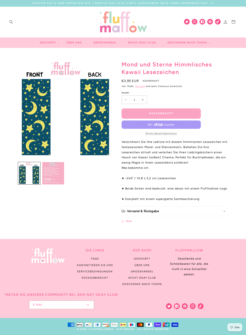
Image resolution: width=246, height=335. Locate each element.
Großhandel (142, 271)
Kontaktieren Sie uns (95, 265)
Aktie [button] (129, 221)
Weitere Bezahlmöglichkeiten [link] (161, 133)
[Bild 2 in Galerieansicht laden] (53, 173)
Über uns (142, 265)
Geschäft (142, 258)
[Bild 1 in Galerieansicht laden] (29, 173)
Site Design (125, 329)
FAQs (95, 258)
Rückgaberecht (95, 277)
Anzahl (125, 92)
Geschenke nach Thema (142, 284)
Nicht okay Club (142, 277)
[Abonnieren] (87, 305)
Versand (140, 86)
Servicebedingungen (95, 271)
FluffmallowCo (101, 329)
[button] (11, 22)
